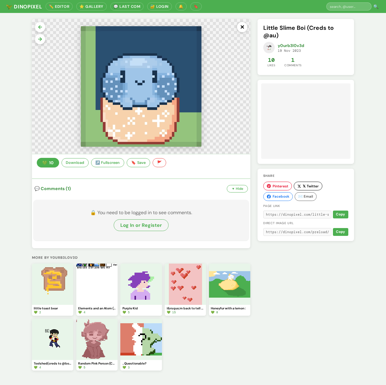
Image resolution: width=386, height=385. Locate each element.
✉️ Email (305, 196)
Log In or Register (141, 225)
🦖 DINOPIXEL (24, 6)
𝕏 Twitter (311, 186)
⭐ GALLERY (91, 6)
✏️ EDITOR (59, 6)
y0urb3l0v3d (291, 45)
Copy (340, 214)
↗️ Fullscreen (107, 162)
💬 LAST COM (126, 6)
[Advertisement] (305, 121)
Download (75, 162)
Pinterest (280, 186)
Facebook (281, 196)
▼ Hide (237, 188)
